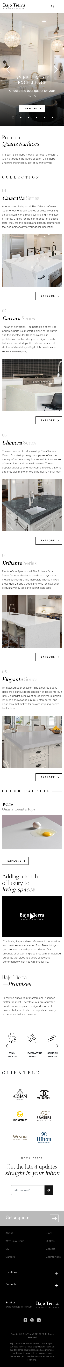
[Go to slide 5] (44, 117)
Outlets (50, 1241)
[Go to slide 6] (52, 117)
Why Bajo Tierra (14, 1241)
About (9, 1233)
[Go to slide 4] (36, 117)
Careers (10, 1256)
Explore (31, 108)
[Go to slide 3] (28, 117)
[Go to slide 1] (13, 117)
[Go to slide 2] (20, 117)
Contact (50, 1249)
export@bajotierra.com (18, 1306)
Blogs (49, 1233)
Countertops (53, 1256)
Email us (10, 1302)
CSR (8, 1249)
